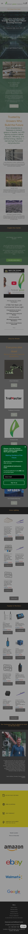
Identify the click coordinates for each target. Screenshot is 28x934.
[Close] (25, 447)
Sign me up (14, 482)
